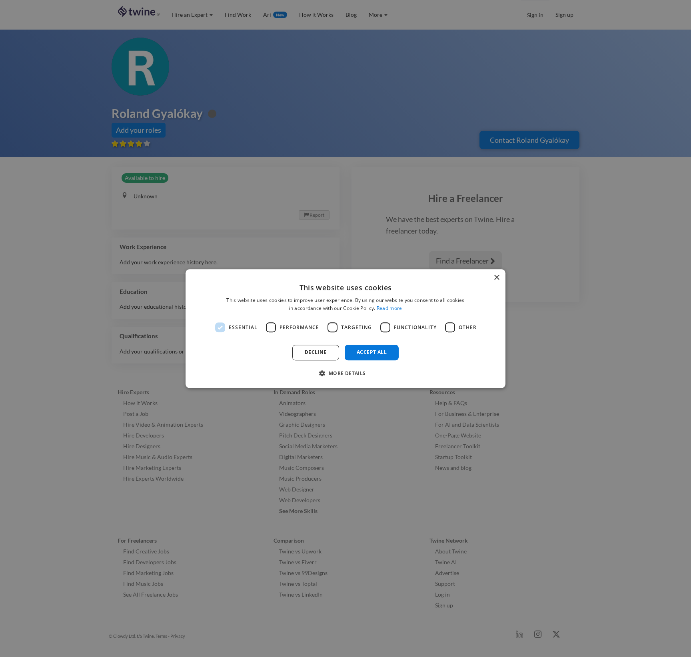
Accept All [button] (372, 352)
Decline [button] (316, 352)
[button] (345, 373)
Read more (389, 308)
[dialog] (345, 328)
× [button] (496, 278)
